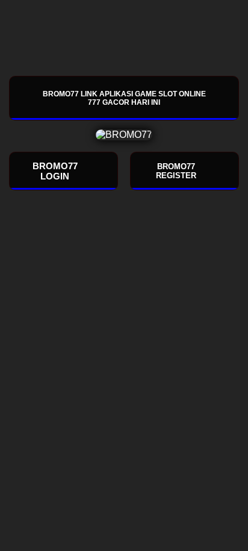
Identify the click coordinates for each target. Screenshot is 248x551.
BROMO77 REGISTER (176, 171)
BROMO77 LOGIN (55, 171)
